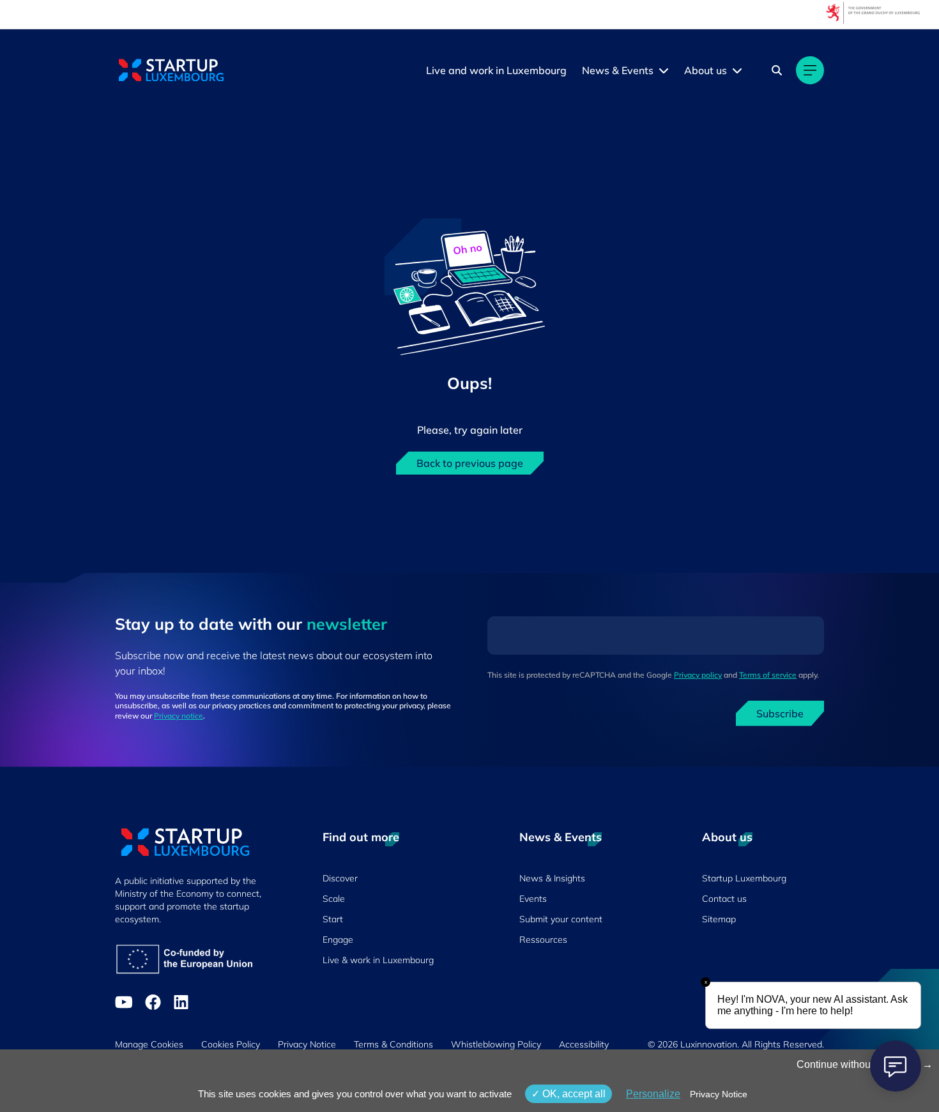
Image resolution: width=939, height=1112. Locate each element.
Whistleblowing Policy (496, 1044)
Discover (340, 878)
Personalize (653, 1093)
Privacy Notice (307, 1044)
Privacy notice (178, 715)
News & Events (617, 70)
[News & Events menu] (664, 70)
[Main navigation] (810, 70)
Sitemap (719, 919)
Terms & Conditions (393, 1044)
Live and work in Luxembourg (496, 70)
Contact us (724, 898)
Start (333, 919)
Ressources (543, 939)
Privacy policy (698, 675)
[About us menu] (737, 70)
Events (533, 898)
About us (705, 70)
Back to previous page (469, 463)
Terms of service (768, 675)
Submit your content (560, 919)
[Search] (776, 70)
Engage (338, 939)
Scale (334, 898)
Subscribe (780, 713)
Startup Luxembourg (744, 878)
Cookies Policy (230, 1044)
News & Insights (552, 878)
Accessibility (584, 1044)
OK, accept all (573, 1093)
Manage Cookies (149, 1044)
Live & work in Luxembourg (378, 960)
